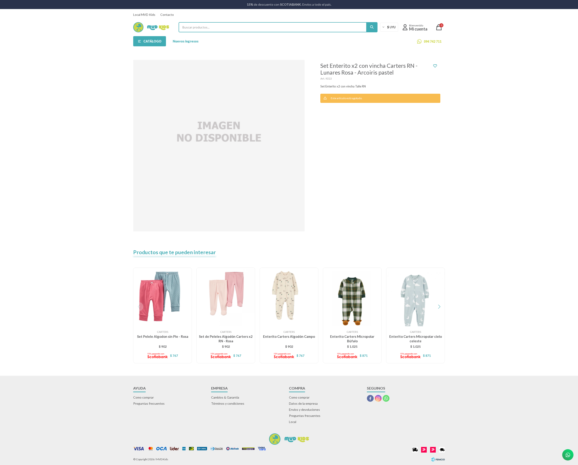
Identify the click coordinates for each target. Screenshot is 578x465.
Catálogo (152, 41)
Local (292, 422)
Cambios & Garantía (225, 397)
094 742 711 (432, 41)
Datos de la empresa (303, 403)
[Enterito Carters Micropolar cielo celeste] (415, 297)
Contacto (167, 14)
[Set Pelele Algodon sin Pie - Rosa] (162, 297)
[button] (372, 27)
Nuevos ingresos (185, 41)
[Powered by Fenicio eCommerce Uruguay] (438, 459)
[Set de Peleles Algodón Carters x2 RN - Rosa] (225, 297)
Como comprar (143, 397)
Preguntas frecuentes (149, 403)
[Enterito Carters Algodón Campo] (289, 297)
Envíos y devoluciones (304, 409)
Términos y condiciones (227, 403)
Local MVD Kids (144, 14)
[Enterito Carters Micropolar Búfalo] (352, 297)
